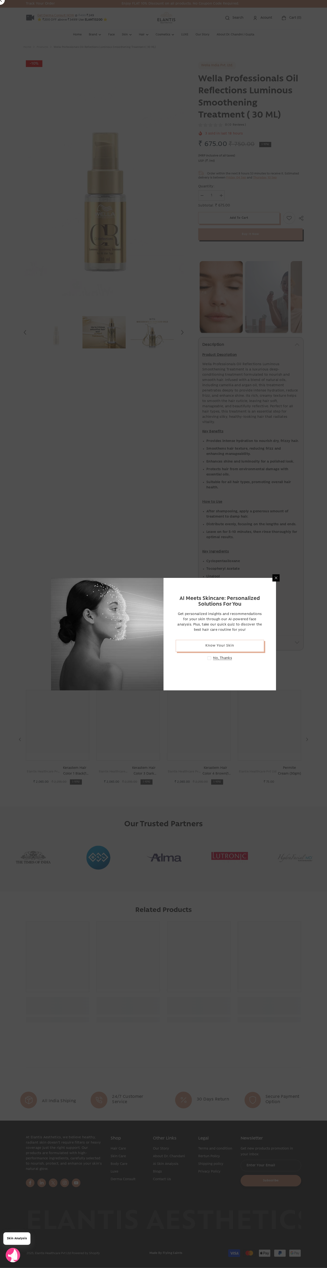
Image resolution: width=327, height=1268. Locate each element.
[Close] (276, 577)
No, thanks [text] (222, 658)
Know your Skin (219, 646)
